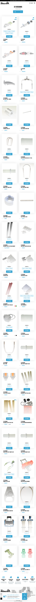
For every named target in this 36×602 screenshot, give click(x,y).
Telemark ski (13, 590)
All (15, 11)
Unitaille (9, 92)
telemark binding (14, 592)
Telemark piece (21, 590)
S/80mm (5, 31)
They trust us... (28, 590)
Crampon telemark (21, 591)
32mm (8, 327)
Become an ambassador (29, 591)
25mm (11, 327)
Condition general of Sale (29, 593)
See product (9, 36)
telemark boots (14, 591)
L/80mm (9, 31)
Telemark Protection (20, 593)
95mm (22, 92)
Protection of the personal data (30, 595)
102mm (28, 295)
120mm (11, 268)
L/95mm (7, 33)
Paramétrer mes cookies (11, 598)
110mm (25, 92)
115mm (27, 268)
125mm (32, 92)
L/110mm (11, 33)
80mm (28, 92)
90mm (30, 268)
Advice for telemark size (29, 592)
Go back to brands (18, 8)
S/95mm (13, 31)
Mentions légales (28, 594)
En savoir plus (17, 598)
